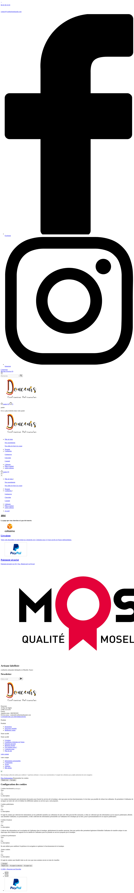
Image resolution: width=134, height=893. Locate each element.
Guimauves (8, 454)
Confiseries (8, 451)
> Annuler (4, 863)
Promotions (8, 727)
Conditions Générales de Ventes (14, 742)
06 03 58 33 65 (5, 5)
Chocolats (8, 458)
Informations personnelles (13, 761)
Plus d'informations (7, 778)
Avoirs (7, 764)
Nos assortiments (10, 443)
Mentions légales (10, 745)
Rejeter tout (5, 780)
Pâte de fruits (9, 439)
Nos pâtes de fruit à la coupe (13, 446)
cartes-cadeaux (9, 468)
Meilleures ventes (10, 730)
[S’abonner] (21, 678)
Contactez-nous (9, 749)
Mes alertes (8, 768)
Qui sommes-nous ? (11, 747)
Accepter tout (28, 865)
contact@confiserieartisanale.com (11, 11)
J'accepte (12, 780)
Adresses (7, 766)
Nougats (7, 449)
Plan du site (8, 751)
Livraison (8, 740)
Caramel (7, 461)
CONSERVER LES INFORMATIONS (13, 717)
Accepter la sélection (16, 865)
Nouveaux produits (11, 728)
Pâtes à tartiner (9, 466)
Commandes (8, 762)
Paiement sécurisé (10, 744)
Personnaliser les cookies (20, 778)
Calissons (8, 464)
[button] (67, 796)
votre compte (5, 754)
